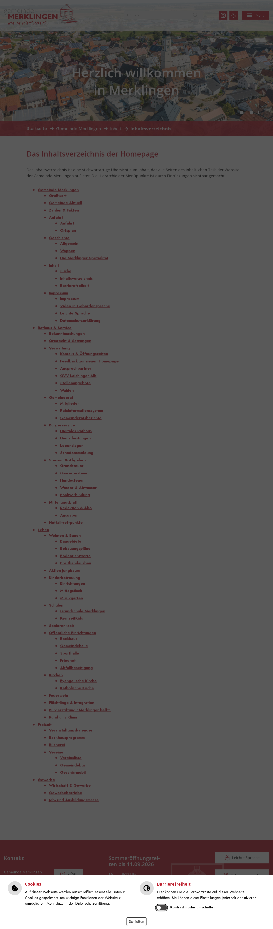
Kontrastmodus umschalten (192, 907)
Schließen (136, 921)
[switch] (161, 907)
